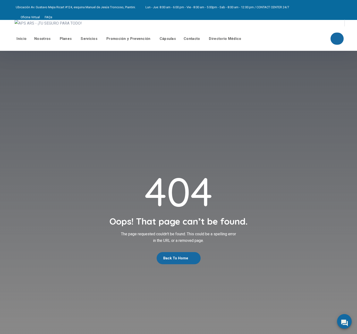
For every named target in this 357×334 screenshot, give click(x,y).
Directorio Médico (225, 38)
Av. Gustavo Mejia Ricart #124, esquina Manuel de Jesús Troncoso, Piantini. (83, 7)
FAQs (48, 17)
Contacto (192, 38)
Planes (66, 38)
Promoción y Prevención (128, 38)
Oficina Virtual (30, 17)
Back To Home (176, 258)
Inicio (21, 38)
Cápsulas (168, 38)
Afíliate (337, 39)
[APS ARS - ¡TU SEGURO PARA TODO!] (48, 23)
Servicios (89, 38)
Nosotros (42, 38)
